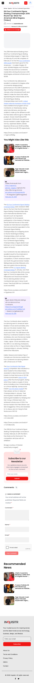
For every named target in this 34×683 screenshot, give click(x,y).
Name (7, 525)
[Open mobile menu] (3, 3)
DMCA (5, 662)
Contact (5, 666)
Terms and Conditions (10, 654)
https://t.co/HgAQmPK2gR (14, 307)
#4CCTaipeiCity (11, 186)
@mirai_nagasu (10, 188)
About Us (6, 650)
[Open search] (25, 3)
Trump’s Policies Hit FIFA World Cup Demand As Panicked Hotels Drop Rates (22, 159)
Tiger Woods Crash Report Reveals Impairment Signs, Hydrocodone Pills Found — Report (22, 172)
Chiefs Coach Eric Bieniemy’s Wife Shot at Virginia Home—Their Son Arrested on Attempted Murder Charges (22, 149)
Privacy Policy (8, 658)
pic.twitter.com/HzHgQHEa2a (15, 192)
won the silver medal (16, 389)
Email (7, 535)
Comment (9, 508)
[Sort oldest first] (16, 487)
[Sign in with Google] (30, 2)
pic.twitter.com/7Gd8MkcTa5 (15, 309)
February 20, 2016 (11, 197)
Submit (17, 478)
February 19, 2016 (10, 314)
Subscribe (17, 644)
